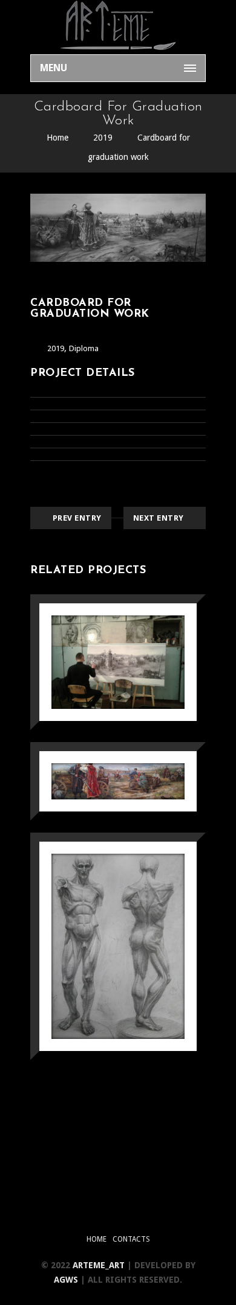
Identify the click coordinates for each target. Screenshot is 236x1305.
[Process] (101, 631)
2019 (103, 137)
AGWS (67, 1279)
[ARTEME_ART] (118, 27)
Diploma (84, 348)
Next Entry (158, 517)
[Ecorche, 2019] (101, 915)
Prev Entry (77, 517)
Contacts (131, 1239)
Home (57, 137)
